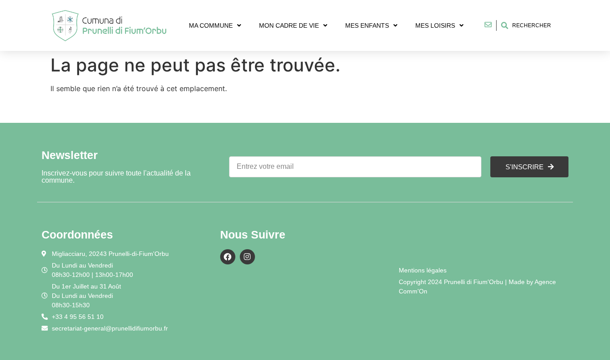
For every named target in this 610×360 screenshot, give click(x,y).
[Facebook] (227, 256)
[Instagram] (247, 256)
